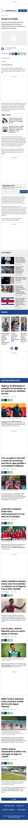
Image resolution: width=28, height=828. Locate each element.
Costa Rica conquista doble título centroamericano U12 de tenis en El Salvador (13, 513)
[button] (22, 10)
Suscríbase (21, 810)
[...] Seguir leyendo (15, 425)
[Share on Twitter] (16, 54)
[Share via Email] (22, 54)
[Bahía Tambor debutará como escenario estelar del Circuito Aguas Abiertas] (13, 723)
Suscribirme (24, 191)
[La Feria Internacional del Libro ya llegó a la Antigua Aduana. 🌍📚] (15, 324)
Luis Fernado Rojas (11, 47)
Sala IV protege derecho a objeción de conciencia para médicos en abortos (20, 260)
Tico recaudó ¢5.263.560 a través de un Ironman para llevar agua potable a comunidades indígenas (13, 462)
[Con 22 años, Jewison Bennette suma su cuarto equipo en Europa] (13, 650)
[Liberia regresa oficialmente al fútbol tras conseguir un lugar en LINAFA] (13, 773)
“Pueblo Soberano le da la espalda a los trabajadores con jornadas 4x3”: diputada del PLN (16, 121)
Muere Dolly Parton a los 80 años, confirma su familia (20, 279)
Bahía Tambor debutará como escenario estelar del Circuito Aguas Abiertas (12, 703)
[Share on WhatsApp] (19, 54)
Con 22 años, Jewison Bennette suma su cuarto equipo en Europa (13, 631)
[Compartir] (25, 54)
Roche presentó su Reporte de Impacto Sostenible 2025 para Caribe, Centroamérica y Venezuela (5, 339)
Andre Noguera (6, 396)
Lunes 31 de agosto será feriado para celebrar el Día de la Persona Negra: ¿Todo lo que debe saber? (20, 302)
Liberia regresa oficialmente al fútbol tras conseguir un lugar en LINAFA (13, 753)
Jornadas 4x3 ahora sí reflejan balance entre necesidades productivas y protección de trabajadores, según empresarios (16, 129)
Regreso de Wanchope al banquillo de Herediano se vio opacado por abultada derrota (13, 390)
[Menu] (3, 10)
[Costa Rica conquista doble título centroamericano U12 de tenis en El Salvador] (13, 533)
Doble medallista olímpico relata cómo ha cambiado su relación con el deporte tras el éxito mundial (13, 585)
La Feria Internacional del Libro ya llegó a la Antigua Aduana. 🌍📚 (15, 337)
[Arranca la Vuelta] (14, 38)
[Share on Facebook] (13, 54)
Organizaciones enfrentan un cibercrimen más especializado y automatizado (19, 270)
